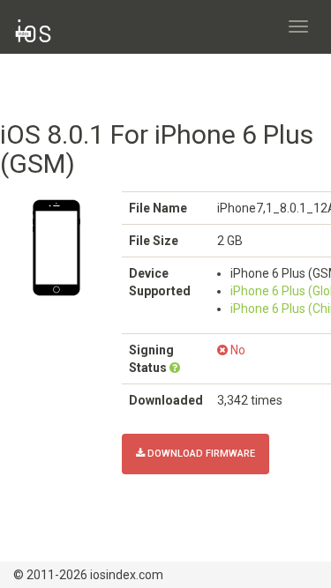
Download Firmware (200, 453)
